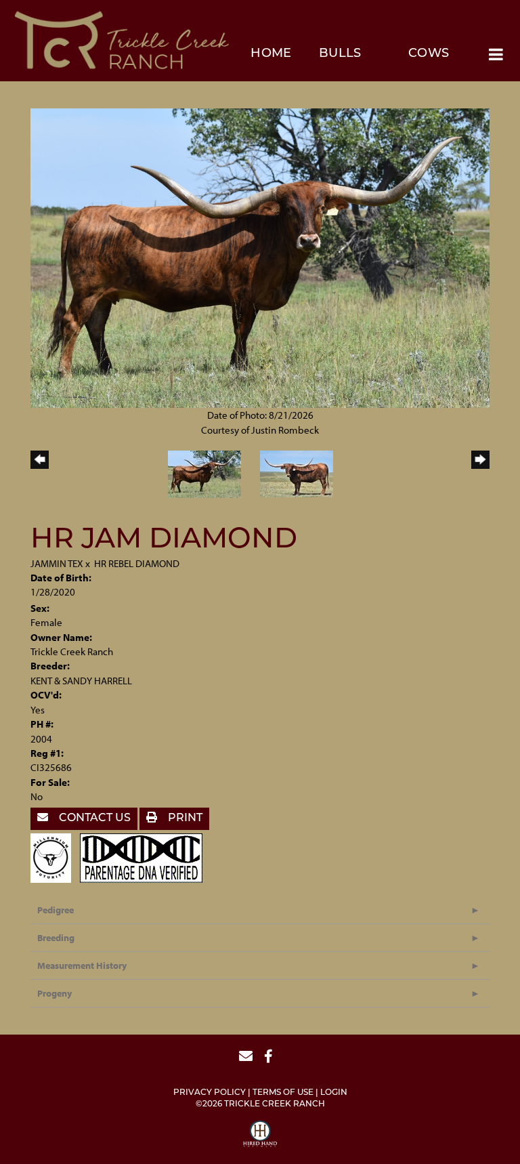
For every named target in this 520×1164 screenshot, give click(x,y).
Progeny (54, 993)
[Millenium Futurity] (54, 856)
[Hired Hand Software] (260, 1135)
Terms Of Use (283, 1093)
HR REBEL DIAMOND (136, 563)
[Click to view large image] (260, 257)
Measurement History (82, 965)
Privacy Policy (209, 1093)
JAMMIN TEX (56, 563)
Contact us (93, 818)
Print (183, 818)
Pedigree (55, 910)
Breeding (55, 938)
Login (333, 1093)
